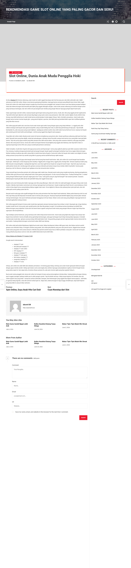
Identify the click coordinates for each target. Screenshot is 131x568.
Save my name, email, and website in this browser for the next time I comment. (41, 412)
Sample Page (11, 21)
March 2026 (94, 173)
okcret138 (31, 80)
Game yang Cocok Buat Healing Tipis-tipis (103, 133)
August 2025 (95, 209)
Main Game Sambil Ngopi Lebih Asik (102, 113)
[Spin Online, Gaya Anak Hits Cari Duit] (2, 284)
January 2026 (95, 183)
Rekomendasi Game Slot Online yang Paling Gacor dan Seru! (59, 9)
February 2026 (95, 178)
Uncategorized (95, 269)
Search (93, 98)
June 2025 (94, 219)
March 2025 (94, 234)
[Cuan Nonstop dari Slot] (128, 284)
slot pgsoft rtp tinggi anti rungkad (101, 289)
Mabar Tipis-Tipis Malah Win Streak (74, 324)
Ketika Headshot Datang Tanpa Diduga (102, 118)
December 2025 (96, 188)
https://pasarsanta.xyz (29, 307)
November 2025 (96, 193)
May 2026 (94, 163)
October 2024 (95, 260)
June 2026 (94, 158)
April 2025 (94, 229)
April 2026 (94, 168)
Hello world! (111, 143)
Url (13, 402)
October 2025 (95, 198)
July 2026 (94, 152)
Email (14, 392)
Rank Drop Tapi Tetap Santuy (99, 128)
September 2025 (96, 204)
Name (14, 381)
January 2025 (95, 245)
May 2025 (94, 224)
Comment (15, 365)
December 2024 (96, 250)
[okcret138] (15, 306)
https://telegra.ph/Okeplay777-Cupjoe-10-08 (19, 236)
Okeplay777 (14, 100)
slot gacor (94, 283)
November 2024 (96, 255)
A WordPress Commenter (98, 143)
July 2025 (94, 214)
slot (92, 281)
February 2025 (95, 239)
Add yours (36, 358)
